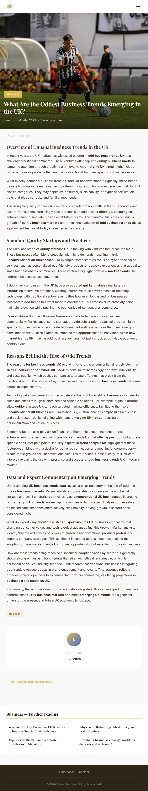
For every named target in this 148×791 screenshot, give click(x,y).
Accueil (11, 135)
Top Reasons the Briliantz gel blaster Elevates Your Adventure (33, 742)
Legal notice (66, 771)
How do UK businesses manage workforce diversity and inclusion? (107, 742)
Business (13, 94)
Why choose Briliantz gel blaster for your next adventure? (106, 729)
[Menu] (138, 6)
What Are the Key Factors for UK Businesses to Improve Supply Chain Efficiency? (38, 729)
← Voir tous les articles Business (29, 681)
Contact (84, 771)
